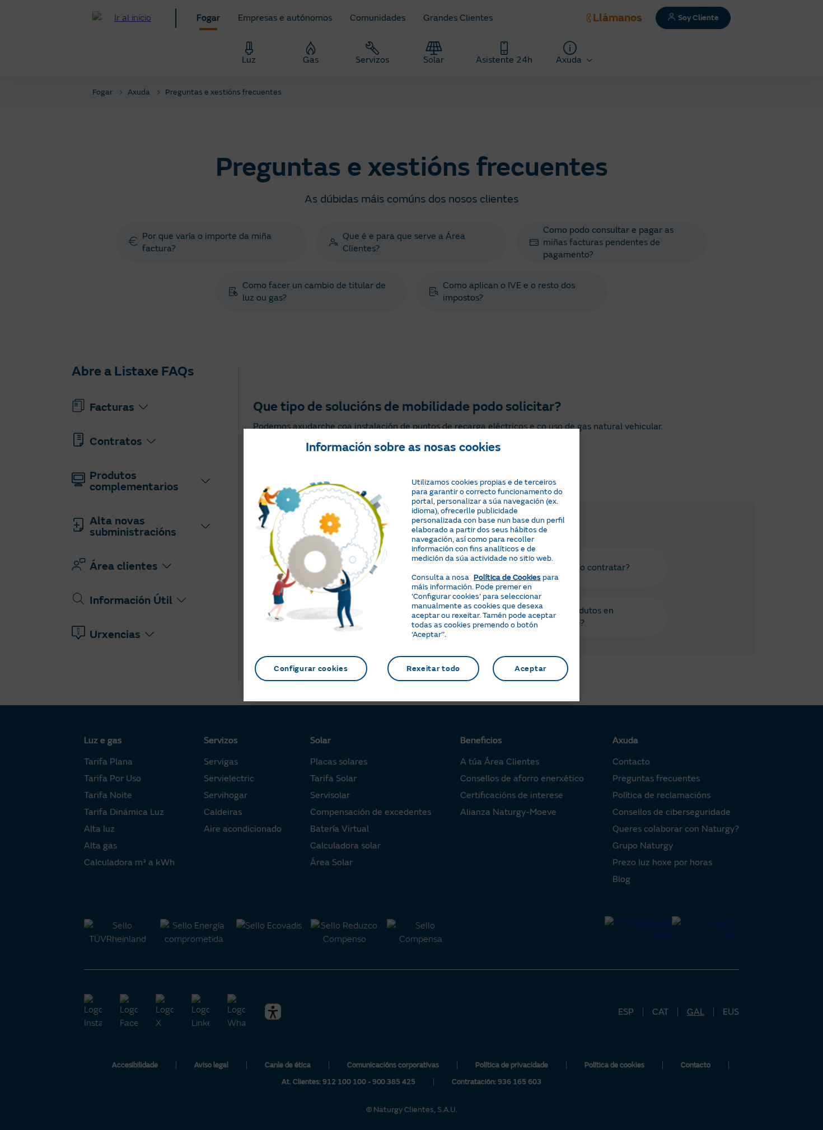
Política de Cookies (507, 577)
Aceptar (530, 668)
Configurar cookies (311, 668)
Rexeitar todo (433, 668)
